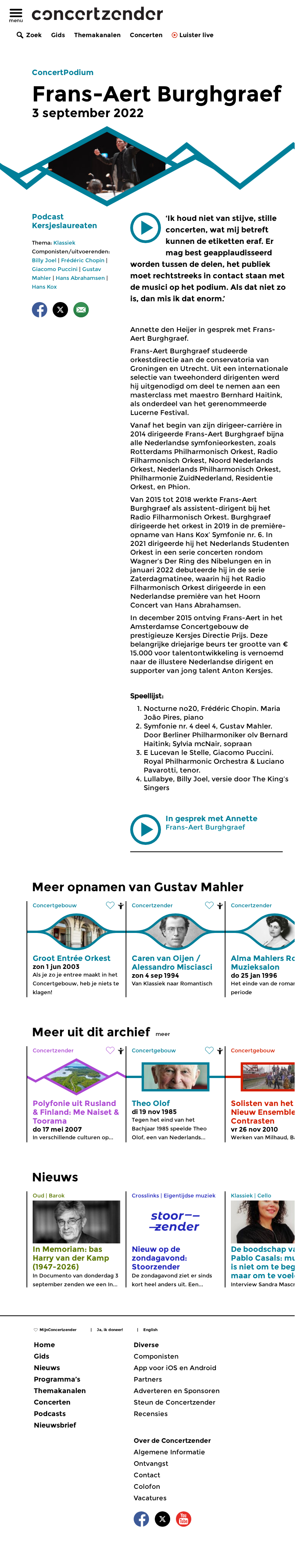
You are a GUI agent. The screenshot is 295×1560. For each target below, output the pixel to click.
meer (163, 1034)
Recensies (151, 1414)
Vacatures (150, 1498)
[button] (145, 227)
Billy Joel (44, 260)
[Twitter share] (60, 311)
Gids (58, 35)
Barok (57, 1195)
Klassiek (64, 242)
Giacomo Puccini (55, 269)
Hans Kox (44, 286)
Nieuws (47, 1368)
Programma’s (57, 1379)
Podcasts (50, 1414)
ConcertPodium (63, 72)
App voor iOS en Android (175, 1368)
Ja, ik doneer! (110, 1329)
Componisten (156, 1356)
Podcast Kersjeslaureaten (64, 221)
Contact (147, 1475)
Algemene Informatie (169, 1452)
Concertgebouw (55, 905)
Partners (148, 1379)
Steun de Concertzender (174, 1402)
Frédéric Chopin (82, 260)
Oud (38, 1195)
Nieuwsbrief (55, 1425)
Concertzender (152, 905)
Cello (264, 1195)
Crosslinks (145, 1195)
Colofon (147, 1486)
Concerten (146, 35)
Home (44, 1345)
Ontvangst (151, 1463)
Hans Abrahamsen (80, 277)
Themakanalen (97, 35)
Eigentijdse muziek (189, 1195)
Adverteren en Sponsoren (177, 1391)
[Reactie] (81, 311)
